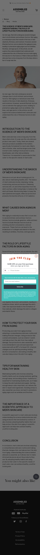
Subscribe (20, 286)
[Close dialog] (36, 256)
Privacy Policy (22, 296)
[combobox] (7, 270)
